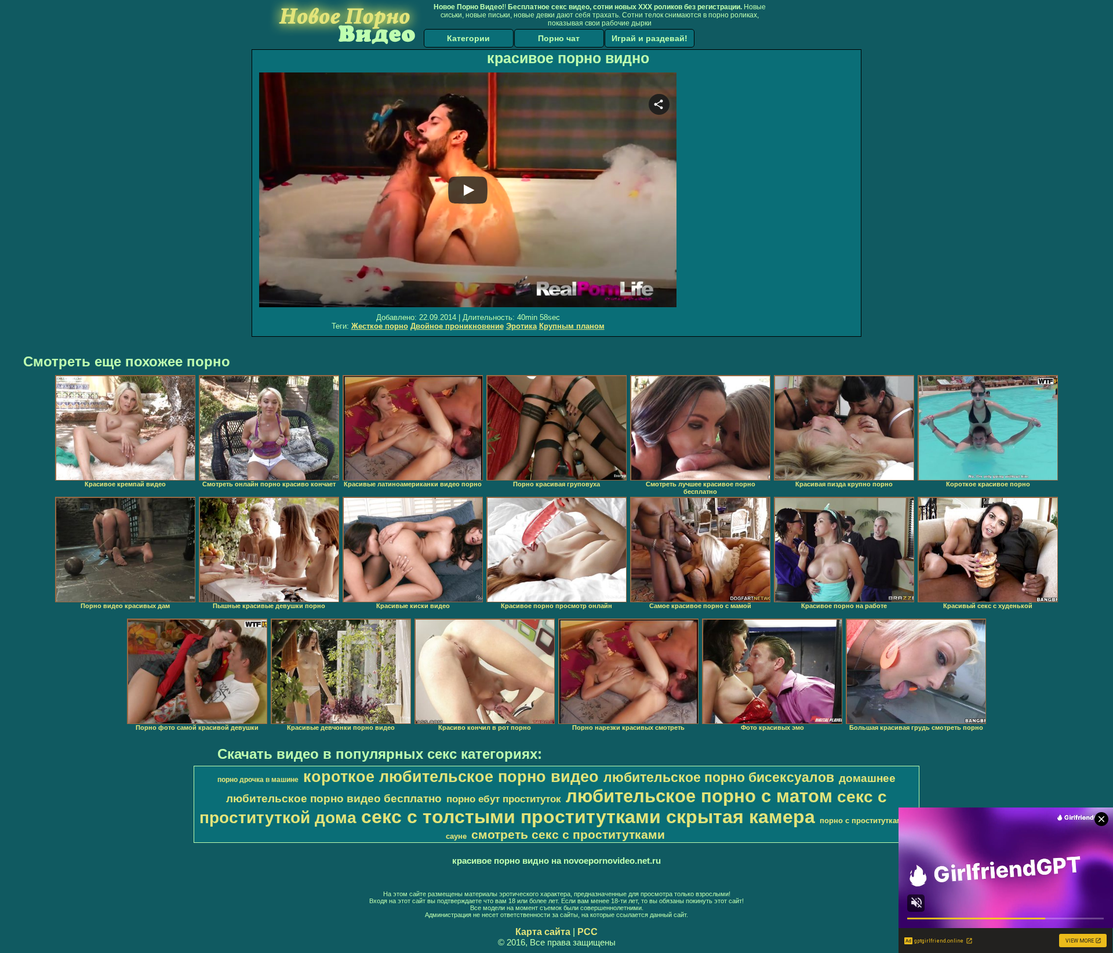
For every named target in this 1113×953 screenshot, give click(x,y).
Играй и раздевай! (650, 38)
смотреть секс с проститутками (568, 835)
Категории (468, 38)
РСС (587, 932)
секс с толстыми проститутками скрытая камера (588, 816)
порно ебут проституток (503, 799)
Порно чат (559, 38)
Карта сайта (542, 932)
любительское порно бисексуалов (718, 777)
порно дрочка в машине (258, 780)
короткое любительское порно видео (451, 776)
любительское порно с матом (699, 796)
